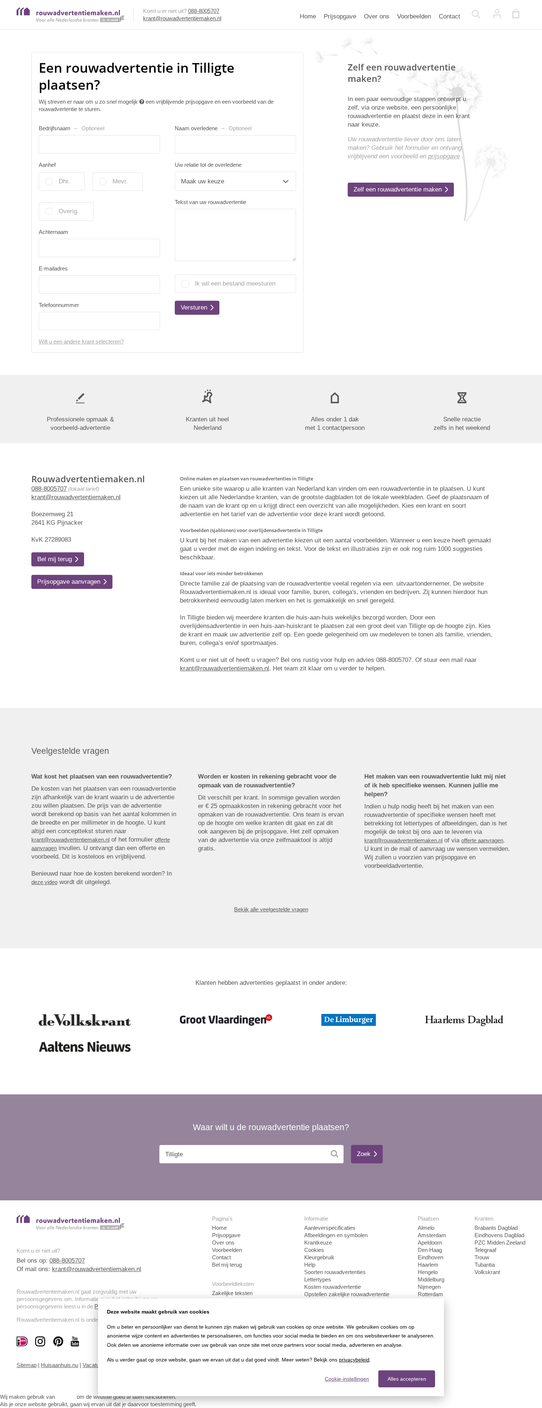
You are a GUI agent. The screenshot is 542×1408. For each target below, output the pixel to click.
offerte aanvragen (482, 840)
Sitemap (27, 1365)
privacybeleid (354, 1360)
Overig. (69, 211)
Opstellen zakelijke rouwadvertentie (346, 1294)
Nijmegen (429, 1287)
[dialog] (271, 1347)
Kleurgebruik (319, 1257)
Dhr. (64, 181)
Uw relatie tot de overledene (208, 165)
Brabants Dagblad (496, 1228)
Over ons (376, 16)
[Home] (71, 20)
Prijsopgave (340, 16)
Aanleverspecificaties (329, 1228)
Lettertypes (317, 1279)
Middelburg (431, 1279)
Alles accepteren (407, 1379)
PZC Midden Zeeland (500, 1242)
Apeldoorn (430, 1242)
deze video (44, 882)
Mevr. (120, 181)
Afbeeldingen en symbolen (336, 1235)
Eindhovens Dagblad (499, 1235)
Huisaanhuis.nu (59, 1365)
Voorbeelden (414, 16)
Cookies (314, 1250)
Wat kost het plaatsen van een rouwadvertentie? (101, 776)
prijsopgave (444, 156)
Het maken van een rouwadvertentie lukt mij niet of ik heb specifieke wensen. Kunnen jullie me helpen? (435, 785)
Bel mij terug (227, 1265)
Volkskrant (487, 1272)
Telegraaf (485, 1250)
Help (309, 1265)
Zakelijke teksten (232, 1293)
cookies (65, 1397)
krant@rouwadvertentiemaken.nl (182, 18)
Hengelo (428, 1272)
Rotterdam (430, 1294)
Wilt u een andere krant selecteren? (81, 341)
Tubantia (485, 1265)
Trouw (482, 1257)
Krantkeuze (318, 1242)
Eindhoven (430, 1257)
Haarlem (428, 1265)
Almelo (426, 1228)
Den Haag (430, 1250)
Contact (449, 16)
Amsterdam (432, 1235)
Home (308, 16)
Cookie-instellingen (347, 1379)
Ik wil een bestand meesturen (235, 283)
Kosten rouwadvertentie (332, 1287)
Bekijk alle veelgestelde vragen (271, 909)
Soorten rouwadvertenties (335, 1272)
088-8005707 (203, 11)
